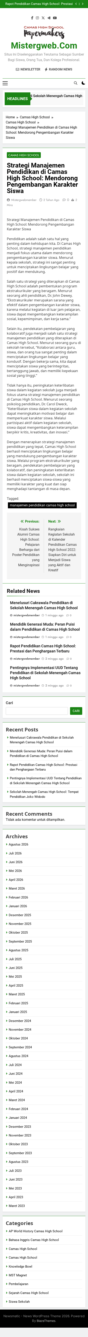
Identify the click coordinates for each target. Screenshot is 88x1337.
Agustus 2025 (18, 950)
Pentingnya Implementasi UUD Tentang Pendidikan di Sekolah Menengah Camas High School (45, 673)
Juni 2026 (15, 862)
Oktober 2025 (18, 932)
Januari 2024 (18, 1118)
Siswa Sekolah (19, 1302)
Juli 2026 (15, 853)
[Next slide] (82, 4)
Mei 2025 (15, 977)
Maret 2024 (17, 1100)
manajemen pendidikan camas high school (42, 505)
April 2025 (16, 985)
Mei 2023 (15, 1188)
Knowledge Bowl (20, 1266)
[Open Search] (75, 83)
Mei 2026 (15, 871)
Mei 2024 (15, 1083)
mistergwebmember (24, 200)
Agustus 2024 (18, 1056)
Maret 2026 (17, 888)
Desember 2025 (20, 915)
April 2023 (16, 1197)
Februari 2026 (18, 897)
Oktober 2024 (18, 1038)
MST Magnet (18, 1275)
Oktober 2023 (18, 1144)
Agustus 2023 (18, 1162)
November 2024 (20, 1030)
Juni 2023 (15, 1179)
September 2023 (20, 1153)
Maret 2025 (17, 994)
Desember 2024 (20, 1021)
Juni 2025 (15, 968)
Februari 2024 (18, 1109)
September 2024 (20, 1047)
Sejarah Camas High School (29, 1293)
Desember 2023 (20, 1127)
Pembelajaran (18, 1284)
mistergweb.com (44, 46)
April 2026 (16, 880)
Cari (9, 703)
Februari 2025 (18, 1003)
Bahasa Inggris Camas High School (34, 1240)
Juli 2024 (15, 1065)
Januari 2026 (18, 906)
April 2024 (16, 1091)
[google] (49, 18)
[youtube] (55, 18)
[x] (43, 18)
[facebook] (32, 18)
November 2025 (20, 924)
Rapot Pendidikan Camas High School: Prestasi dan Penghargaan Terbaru (39, 4)
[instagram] (37, 18)
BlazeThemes (46, 1321)
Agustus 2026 (18, 844)
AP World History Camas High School (36, 1231)
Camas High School (23, 155)
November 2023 (20, 1135)
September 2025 (20, 941)
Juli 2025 (15, 959)
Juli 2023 (15, 1171)
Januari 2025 (18, 1012)
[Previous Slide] (76, 4)
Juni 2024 (15, 1074)
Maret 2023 (17, 1206)
